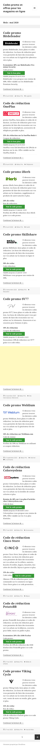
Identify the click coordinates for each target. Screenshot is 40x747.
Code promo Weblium (19, 405)
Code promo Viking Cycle (17, 672)
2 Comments (9, 460)
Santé (28, 227)
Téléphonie (29, 164)
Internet (32, 458)
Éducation (6, 292)
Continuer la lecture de (13, 89)
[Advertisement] (20, 365)
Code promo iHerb (16, 172)
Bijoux (28, 596)
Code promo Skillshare (20, 234)
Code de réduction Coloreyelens (16, 468)
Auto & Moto (30, 729)
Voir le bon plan (14, 73)
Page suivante (37, 737)
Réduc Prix (19, 96)
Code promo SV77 (16, 299)
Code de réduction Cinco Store (16, 539)
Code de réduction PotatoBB (16, 605)
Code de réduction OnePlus (16, 104)
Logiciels (29, 96)
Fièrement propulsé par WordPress (14, 744)
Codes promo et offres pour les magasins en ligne (14, 8)
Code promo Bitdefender (12, 34)
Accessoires (29, 530)
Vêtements (15, 398)
